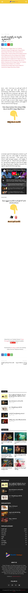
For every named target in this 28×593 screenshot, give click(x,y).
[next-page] (4, 426)
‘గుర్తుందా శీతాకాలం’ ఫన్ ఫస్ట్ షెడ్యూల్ (21, 363)
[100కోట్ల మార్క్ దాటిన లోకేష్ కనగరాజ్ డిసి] (4, 421)
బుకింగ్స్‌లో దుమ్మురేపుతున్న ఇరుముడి (16, 413)
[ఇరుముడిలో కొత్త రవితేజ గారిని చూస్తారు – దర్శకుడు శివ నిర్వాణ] (7, 449)
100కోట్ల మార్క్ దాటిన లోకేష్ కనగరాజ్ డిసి (17, 419)
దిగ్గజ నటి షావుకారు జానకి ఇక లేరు (16, 401)
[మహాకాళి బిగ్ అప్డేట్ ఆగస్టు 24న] (7, 436)
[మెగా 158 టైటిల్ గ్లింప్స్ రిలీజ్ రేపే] (4, 409)
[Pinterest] (8, 44)
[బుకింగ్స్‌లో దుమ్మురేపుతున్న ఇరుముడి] (4, 415)
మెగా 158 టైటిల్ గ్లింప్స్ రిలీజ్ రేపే (15, 407)
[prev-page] (2, 426)
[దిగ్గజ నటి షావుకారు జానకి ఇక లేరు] (4, 402)
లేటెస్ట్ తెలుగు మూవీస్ (14, 122)
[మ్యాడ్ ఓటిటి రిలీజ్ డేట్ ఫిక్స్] (4, 514)
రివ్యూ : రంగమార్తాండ (13, 506)
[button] (2, 2)
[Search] (26, 2)
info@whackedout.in (16, 576)
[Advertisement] (14, 18)
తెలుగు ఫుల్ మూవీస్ (14, 221)
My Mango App (14, 347)
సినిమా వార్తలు (7, 34)
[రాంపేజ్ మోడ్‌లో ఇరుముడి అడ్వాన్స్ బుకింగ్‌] (7, 462)
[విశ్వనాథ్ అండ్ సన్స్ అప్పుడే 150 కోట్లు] (21, 462)
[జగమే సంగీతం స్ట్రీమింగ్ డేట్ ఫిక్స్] (21, 449)
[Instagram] (12, 585)
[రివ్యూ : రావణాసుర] (4, 520)
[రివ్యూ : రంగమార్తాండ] (4, 508)
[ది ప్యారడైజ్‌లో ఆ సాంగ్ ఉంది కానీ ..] (21, 436)
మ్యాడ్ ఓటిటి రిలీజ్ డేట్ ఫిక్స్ (15, 512)
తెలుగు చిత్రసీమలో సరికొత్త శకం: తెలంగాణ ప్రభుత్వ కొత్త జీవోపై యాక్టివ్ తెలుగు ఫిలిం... (17, 395)
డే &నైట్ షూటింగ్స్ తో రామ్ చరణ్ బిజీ (7, 363)
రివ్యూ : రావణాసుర (13, 518)
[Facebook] (2, 44)
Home (2, 34)
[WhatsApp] (11, 44)
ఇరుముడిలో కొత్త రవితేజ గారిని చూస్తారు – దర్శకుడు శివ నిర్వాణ (6, 456)
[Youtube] (19, 585)
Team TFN (4, 41)
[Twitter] (5, 44)
